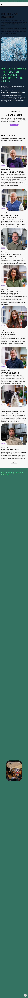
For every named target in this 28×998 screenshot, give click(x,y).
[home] (1, 4)
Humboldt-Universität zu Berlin (19, 22)
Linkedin (3, 165)
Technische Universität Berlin (10, 23)
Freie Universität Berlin (6, 22)
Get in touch (14, 124)
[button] (26, 4)
